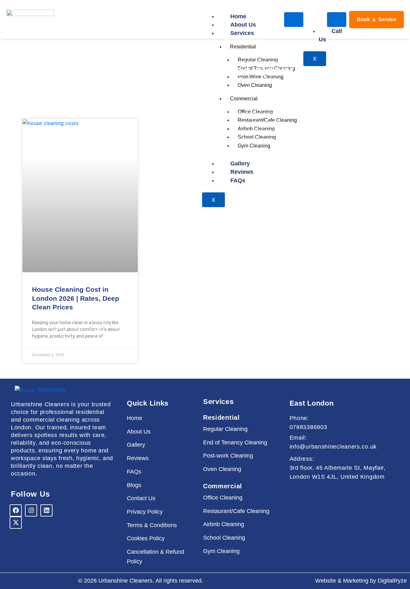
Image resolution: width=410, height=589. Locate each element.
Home (238, 16)
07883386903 (308, 427)
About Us (243, 24)
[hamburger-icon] (293, 19)
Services (242, 33)
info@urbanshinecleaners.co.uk (333, 446)
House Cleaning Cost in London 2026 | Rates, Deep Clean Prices (75, 298)
